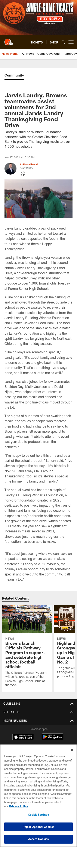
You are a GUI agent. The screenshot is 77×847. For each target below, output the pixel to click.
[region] (38, 795)
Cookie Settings (38, 814)
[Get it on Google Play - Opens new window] (52, 739)
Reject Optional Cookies (39, 826)
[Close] (72, 750)
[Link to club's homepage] (8, 40)
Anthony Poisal (29, 164)
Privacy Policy (18, 806)
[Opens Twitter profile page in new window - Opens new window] (22, 173)
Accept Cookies (38, 839)
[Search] (63, 42)
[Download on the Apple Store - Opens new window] (23, 737)
